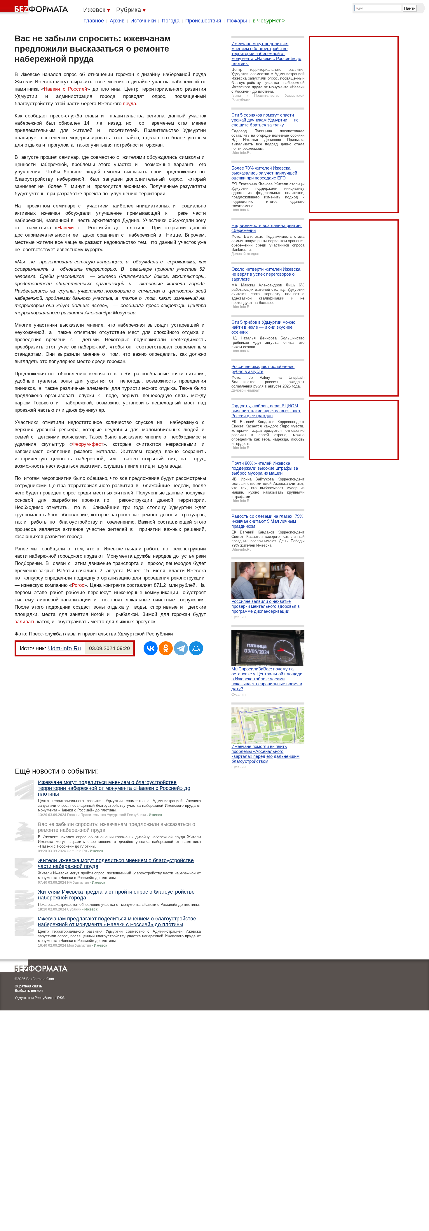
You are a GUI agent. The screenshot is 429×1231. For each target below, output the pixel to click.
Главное (93, 21)
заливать (25, 621)
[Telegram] (181, 648)
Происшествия (203, 21)
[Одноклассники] (166, 648)
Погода (170, 21)
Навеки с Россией (65, 89)
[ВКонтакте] (151, 648)
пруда (129, 103)
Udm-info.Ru (64, 648)
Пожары (237, 21)
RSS (60, 998)
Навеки (65, 227)
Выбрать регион (29, 991)
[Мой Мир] (196, 648)
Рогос (78, 585)
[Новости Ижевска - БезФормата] (35, 7)
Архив (117, 21)
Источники (143, 21)
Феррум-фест (87, 444)
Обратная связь (28, 986)
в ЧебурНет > (269, 21)
